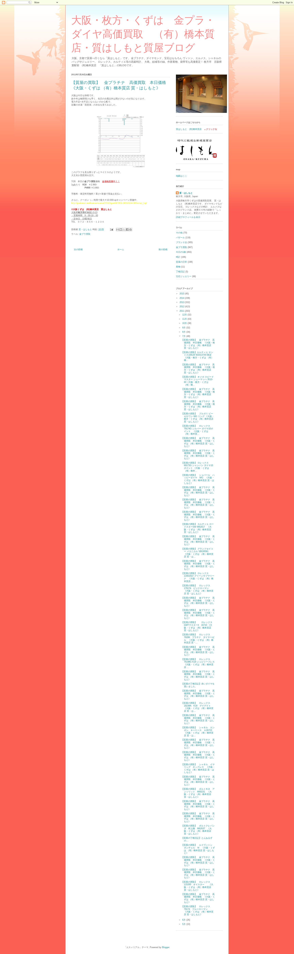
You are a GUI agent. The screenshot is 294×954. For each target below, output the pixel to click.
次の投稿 (78, 249)
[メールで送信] (117, 229)
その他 (179, 232)
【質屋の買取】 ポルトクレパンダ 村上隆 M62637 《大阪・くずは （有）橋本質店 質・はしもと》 (198, 829)
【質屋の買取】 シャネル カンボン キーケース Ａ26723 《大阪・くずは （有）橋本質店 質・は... (198, 731)
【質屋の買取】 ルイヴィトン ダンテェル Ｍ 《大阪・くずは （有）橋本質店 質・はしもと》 (198, 849)
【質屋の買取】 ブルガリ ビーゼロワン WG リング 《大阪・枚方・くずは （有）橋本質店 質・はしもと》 (197, 417)
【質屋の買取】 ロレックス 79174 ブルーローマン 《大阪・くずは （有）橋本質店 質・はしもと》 (197, 910)
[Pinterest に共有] (130, 229)
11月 (184, 319)
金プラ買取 (84, 234)
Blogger (165, 947)
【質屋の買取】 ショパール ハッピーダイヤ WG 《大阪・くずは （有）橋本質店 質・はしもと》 (198, 479)
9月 (184, 327)
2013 (182, 302)
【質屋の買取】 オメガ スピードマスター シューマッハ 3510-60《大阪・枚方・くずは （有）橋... (197, 381)
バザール (180, 237)
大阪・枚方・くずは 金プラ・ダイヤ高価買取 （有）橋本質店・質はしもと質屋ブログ (143, 34)
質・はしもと (186, 193)
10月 (184, 323)
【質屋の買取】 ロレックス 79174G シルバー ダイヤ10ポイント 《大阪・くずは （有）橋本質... (197, 430)
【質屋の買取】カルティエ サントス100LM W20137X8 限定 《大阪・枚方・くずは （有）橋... (197, 356)
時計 (178, 257)
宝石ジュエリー (183, 276)
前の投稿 (163, 249)
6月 (184, 920)
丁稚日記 (180, 271)
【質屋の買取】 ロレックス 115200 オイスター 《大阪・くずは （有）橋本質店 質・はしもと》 (197, 886)
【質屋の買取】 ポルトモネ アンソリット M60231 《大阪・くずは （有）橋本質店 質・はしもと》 (198, 793)
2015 (182, 293)
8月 (184, 332)
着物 (178, 266)
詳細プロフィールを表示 (188, 217)
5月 (184, 924)
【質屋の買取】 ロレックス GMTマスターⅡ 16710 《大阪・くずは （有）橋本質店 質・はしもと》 (198, 626)
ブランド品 (181, 242)
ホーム (120, 249)
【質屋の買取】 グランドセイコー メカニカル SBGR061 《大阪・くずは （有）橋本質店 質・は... (197, 552)
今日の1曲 (181, 252)
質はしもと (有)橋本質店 (189, 129)
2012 (182, 306)
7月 (184, 336)
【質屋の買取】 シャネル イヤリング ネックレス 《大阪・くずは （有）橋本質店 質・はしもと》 (198, 768)
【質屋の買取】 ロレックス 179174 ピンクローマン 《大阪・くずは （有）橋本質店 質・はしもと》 (197, 589)
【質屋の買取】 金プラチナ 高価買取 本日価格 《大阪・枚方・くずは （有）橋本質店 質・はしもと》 (198, 344)
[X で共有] (124, 229)
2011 (182, 311)
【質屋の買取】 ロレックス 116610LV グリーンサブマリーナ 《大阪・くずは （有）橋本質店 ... (197, 577)
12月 (184, 314)
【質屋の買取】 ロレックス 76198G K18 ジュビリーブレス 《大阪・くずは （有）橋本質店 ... (199, 663)
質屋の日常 (181, 262)
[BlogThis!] (120, 229)
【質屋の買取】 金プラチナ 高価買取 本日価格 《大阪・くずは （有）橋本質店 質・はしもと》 (198, 442)
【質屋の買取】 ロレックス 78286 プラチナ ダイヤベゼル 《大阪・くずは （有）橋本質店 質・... (197, 638)
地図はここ (181, 176)
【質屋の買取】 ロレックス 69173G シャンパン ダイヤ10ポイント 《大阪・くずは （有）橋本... (197, 467)
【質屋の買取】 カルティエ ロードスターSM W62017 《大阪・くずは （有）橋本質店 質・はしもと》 (197, 528)
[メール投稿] (111, 229)
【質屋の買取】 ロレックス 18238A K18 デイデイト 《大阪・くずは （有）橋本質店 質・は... (197, 707)
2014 (182, 298)
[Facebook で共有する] (127, 229)
